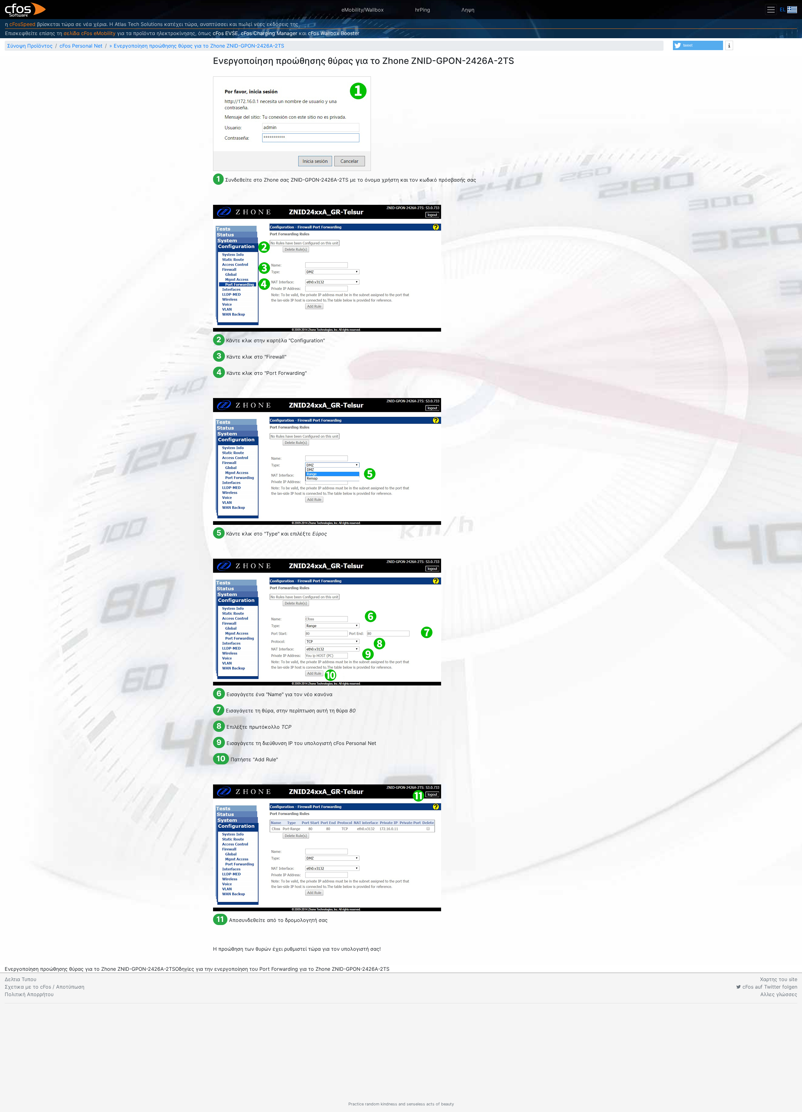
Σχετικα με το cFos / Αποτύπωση (44, 987)
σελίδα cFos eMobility (90, 33)
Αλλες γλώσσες (778, 994)
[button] (698, 45)
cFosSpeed (22, 24)
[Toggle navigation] (771, 9)
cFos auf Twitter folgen (769, 987)
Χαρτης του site (778, 979)
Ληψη (467, 10)
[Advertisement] (401, 1052)
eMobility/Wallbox (362, 10)
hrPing (422, 10)
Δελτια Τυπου (20, 979)
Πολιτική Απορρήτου (29, 994)
